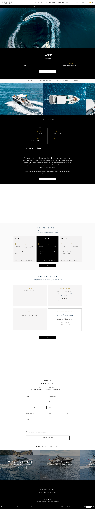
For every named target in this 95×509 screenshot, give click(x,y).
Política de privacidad (66, 506)
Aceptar (88, 506)
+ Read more (47, 176)
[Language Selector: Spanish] (91, 2)
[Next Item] (91, 99)
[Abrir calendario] (67, 415)
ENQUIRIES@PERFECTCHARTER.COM (47, 392)
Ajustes (81, 506)
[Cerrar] (93, 507)
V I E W (19, 469)
